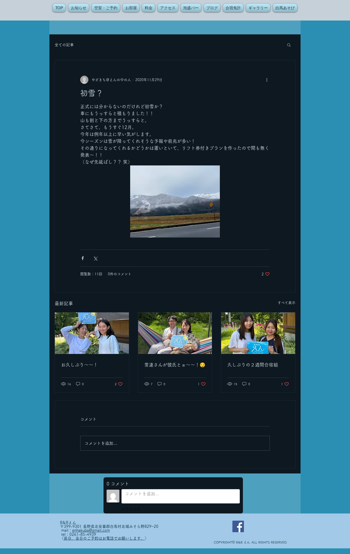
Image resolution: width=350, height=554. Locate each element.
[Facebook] (238, 526)
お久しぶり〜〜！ (79, 364)
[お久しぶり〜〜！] (92, 333)
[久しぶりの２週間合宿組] (258, 333)
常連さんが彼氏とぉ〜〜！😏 (174, 364)
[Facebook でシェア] (82, 258)
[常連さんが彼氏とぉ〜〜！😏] (175, 333)
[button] (288, 45)
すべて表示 (286, 302)
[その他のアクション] (267, 80)
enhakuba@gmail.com (91, 530)
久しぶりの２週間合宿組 (252, 364)
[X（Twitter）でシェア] (95, 258)
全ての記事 (64, 45)
